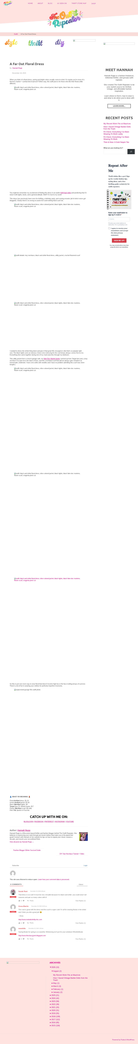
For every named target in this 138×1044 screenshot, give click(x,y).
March (57, 986)
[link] (100, 3)
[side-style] (11, 43)
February (58, 989)
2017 (55, 1019)
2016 (55, 1022)
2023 (55, 1001)
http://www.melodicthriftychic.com (30, 919)
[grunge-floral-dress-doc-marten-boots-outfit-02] (49, 629)
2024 (55, 998)
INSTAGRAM (60, 821)
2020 (55, 1010)
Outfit (16, 34)
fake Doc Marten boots (52, 359)
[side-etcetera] (84, 43)
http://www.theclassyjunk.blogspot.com (32, 935)
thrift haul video (65, 193)
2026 (55, 967)
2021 (55, 1007)
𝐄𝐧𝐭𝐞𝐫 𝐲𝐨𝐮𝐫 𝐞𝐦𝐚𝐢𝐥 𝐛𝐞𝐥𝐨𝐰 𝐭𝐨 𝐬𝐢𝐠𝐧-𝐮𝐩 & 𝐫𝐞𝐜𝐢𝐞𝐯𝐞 (117, 214)
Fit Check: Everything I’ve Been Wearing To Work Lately (116, 133)
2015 (55, 1025)
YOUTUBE (70, 821)
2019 (55, 1013)
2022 (55, 1004)
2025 (55, 995)
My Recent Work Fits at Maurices (117, 124)
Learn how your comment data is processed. (53, 879)
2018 (55, 1016)
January (57, 992)
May (56, 983)
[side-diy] (60, 43)
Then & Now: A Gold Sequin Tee (116, 142)
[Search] (131, 151)
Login (85, 865)
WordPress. (131, 1040)
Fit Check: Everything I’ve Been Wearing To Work (116, 138)
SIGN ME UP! (119, 240)
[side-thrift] (35, 43)
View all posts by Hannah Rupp (22, 842)
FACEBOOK (38, 821)
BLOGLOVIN (28, 821)
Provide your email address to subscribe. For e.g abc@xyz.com (117, 223)
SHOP (93, 3)
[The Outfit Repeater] (8, 3)
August (57, 971)
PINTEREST (49, 821)
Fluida (122, 1040)
